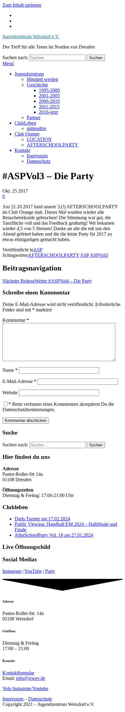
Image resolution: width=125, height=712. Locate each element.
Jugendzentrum (29, 73)
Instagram (11, 571)
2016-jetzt (48, 112)
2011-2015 (49, 106)
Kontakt (22, 150)
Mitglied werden (42, 79)
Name (10, 370)
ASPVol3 (99, 255)
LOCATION (39, 139)
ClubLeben (25, 123)
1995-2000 (49, 90)
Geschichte (37, 84)
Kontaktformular (18, 672)
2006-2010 (49, 101)
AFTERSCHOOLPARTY (52, 144)
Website (10, 392)
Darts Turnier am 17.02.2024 (42, 518)
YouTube (33, 571)
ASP (37, 249)
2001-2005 (49, 95)
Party (50, 571)
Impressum (37, 155)
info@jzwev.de (30, 678)
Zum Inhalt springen (21, 5)
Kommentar (15, 320)
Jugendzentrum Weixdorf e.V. (30, 36)
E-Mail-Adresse (19, 381)
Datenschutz (38, 161)
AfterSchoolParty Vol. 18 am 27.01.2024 (54, 535)
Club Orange (27, 133)
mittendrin (36, 128)
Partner (33, 117)
